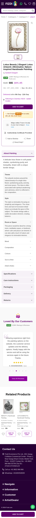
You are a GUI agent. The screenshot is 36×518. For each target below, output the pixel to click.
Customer (10, 494)
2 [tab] (13, 370)
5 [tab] (22, 370)
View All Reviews (18, 378)
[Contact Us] (26, 4)
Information (11, 489)
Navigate (10, 484)
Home (3, 17)
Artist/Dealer (12, 500)
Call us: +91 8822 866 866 (14, 469)
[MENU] (2, 3)
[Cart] (34, 4)
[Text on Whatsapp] (21, 4)
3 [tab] (16, 370)
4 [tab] (19, 370)
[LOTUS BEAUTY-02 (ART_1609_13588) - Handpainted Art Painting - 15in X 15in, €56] (24, 406)
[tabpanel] (18, 57)
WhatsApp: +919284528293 (15, 473)
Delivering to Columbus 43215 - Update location (18, 100)
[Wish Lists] (30, 4)
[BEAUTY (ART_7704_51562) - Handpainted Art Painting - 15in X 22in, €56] (8, 406)
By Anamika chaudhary (7, 420)
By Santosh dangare (22, 420)
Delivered (6, 94)
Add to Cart (18, 107)
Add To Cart (11, 433)
